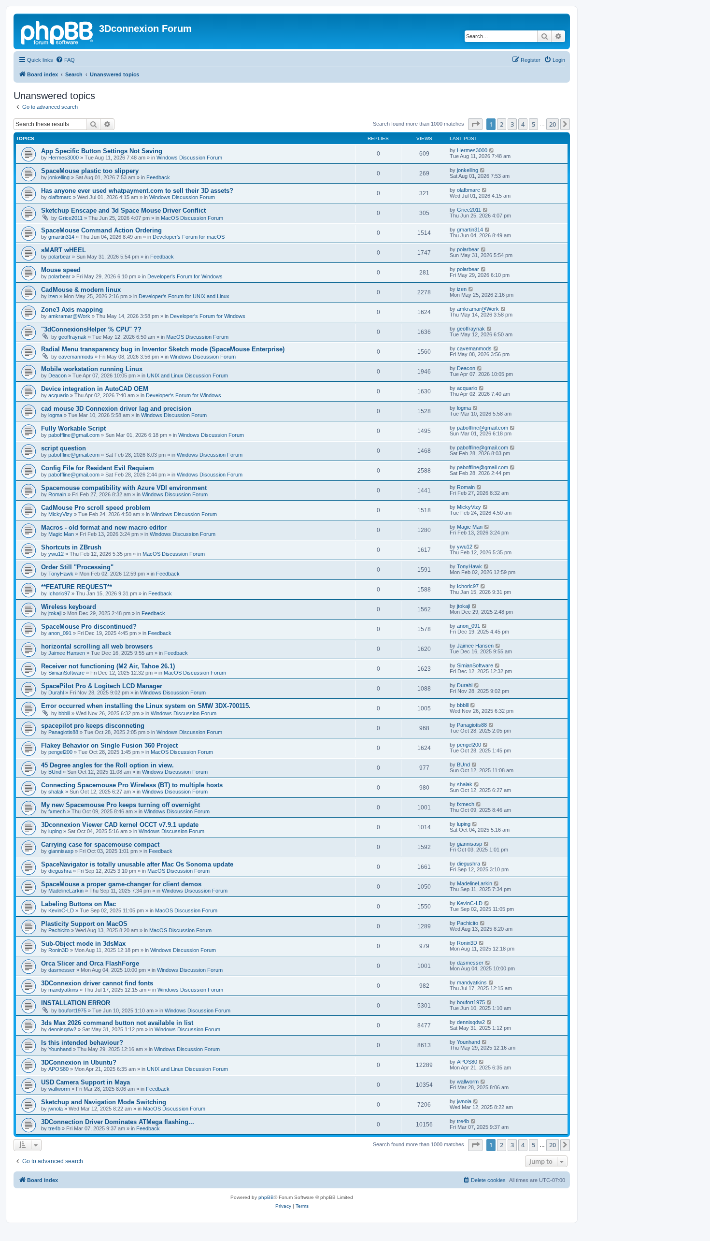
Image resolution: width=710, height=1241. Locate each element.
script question (63, 448)
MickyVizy (60, 514)
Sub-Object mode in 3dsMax (83, 943)
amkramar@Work (69, 316)
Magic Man (61, 534)
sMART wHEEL (63, 250)
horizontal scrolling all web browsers (97, 646)
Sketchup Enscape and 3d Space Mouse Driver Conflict (123, 210)
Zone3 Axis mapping (72, 309)
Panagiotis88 (63, 732)
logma (55, 415)
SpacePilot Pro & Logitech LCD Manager (101, 686)
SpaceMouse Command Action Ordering (101, 230)
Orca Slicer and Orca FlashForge (90, 963)
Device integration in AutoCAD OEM (94, 388)
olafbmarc (59, 197)
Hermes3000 (63, 157)
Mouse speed (61, 270)
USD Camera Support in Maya (85, 1082)
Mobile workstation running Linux (91, 369)
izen (53, 296)
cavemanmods (75, 357)
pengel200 (60, 752)
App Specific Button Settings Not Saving (101, 151)
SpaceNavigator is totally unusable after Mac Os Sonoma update (137, 864)
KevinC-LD (61, 910)
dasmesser (61, 970)
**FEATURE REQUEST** (76, 587)
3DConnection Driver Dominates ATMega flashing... (117, 1122)
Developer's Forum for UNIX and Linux (184, 296)
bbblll (64, 713)
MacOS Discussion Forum (192, 218)
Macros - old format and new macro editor (104, 527)
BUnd (54, 772)
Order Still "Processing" (77, 567)
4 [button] (523, 124)
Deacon (57, 375)
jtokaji (54, 613)
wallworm (59, 1089)
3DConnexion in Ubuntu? (78, 1062)
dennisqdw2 (62, 1029)
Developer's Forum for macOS (189, 237)
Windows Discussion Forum (189, 157)
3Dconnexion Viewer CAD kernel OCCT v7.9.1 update (120, 824)
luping (55, 831)
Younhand (59, 1049)
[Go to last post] (492, 150)
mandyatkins (63, 990)
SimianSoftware (66, 673)
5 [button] (533, 124)
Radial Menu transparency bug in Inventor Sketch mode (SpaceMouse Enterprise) (162, 349)
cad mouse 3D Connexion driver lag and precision (116, 408)
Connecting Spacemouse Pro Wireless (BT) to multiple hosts (132, 785)
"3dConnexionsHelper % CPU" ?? (91, 329)
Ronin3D (58, 950)
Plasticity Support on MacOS (84, 923)
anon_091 (59, 633)
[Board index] (57, 31)
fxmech (57, 811)
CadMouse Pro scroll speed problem (96, 507)
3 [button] (512, 124)
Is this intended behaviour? (82, 1042)
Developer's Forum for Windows (185, 276)
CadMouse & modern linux (81, 289)
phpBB (266, 1197)
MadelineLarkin (66, 891)
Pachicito (59, 930)
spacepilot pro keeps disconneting (92, 725)
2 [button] (501, 124)
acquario (58, 395)
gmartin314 (61, 237)
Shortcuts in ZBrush (71, 547)
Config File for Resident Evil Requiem (97, 468)
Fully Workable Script (73, 428)
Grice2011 (70, 218)
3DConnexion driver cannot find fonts (97, 983)
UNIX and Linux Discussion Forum (187, 375)
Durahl (56, 692)
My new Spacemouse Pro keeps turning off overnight (120, 804)
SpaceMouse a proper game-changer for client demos (121, 884)
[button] (475, 124)
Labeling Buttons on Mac (78, 904)
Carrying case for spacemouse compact (100, 844)
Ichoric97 (59, 593)
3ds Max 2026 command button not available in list (117, 1022)
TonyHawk (60, 574)
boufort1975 (72, 1010)
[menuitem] (65, 60)
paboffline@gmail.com (73, 435)
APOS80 (58, 1069)
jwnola (55, 1108)
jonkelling (59, 177)
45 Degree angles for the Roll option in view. (107, 765)
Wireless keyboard (68, 606)
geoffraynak (72, 337)
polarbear (59, 257)
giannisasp (60, 851)
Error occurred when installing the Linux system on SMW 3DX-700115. (146, 705)
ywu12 (56, 554)
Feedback (158, 177)
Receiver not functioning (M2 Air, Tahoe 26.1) (108, 666)
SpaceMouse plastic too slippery (90, 170)
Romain (57, 494)
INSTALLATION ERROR (75, 1003)
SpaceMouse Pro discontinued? (89, 626)
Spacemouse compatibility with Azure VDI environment (124, 487)
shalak (56, 791)
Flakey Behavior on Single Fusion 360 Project (109, 745)
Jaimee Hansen (66, 653)
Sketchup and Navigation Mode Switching (103, 1102)
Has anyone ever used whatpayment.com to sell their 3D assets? (137, 190)
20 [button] (552, 124)
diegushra (59, 871)
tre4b (54, 1128)
